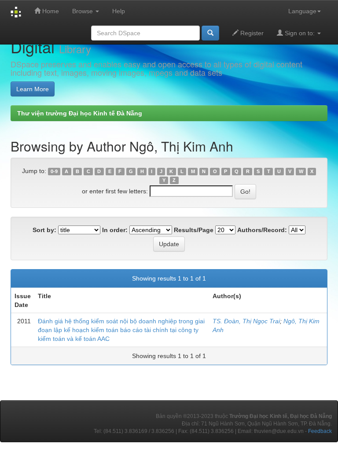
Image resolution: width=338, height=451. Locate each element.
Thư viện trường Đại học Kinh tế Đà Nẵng (79, 113)
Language (302, 11)
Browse (83, 11)
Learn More (32, 88)
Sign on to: (299, 33)
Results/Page (193, 229)
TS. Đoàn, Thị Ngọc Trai (246, 321)
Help (118, 11)
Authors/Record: (262, 229)
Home (49, 11)
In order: (115, 229)
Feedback (320, 431)
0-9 (54, 171)
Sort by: (44, 229)
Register (251, 33)
